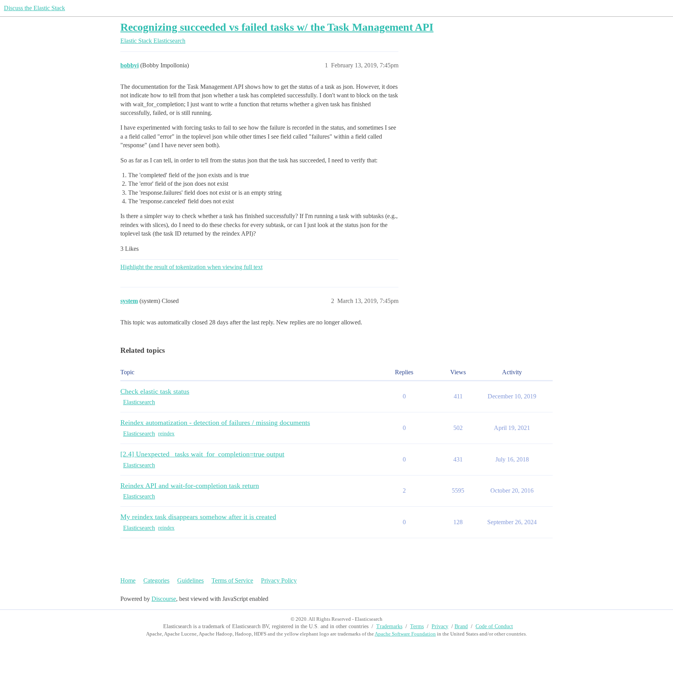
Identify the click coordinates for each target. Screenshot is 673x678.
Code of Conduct (494, 626)
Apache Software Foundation (405, 634)
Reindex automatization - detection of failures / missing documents (215, 422)
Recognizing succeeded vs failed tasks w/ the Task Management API (276, 27)
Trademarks (389, 626)
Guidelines (190, 580)
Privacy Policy (279, 580)
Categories (156, 580)
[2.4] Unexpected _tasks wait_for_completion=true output (202, 454)
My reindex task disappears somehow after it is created (198, 517)
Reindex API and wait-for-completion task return (189, 486)
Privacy (440, 626)
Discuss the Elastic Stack (34, 8)
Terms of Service (232, 580)
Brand (461, 626)
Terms (417, 626)
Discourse (164, 598)
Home (128, 580)
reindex (166, 434)
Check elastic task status (154, 391)
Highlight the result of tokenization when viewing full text (191, 267)
